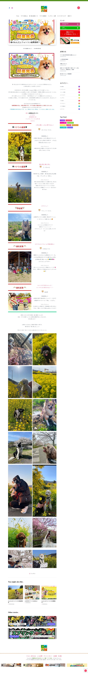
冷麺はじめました (63, 63)
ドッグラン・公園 (52, 16)
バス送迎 (62, 100)
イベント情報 (62, 92)
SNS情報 (62, 86)
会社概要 (55, 656)
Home (17, 16)
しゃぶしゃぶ (62, 89)
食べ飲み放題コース (33, 16)
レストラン (62, 109)
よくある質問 (39, 656)
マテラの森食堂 (43, 16)
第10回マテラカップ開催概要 (65, 73)
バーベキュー (62, 103)
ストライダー (62, 95)
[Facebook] (9, 8)
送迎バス (70, 16)
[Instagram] (12, 8)
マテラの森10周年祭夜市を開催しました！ (68, 55)
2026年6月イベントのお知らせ (31, 601)
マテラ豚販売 (62, 106)
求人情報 (60, 656)
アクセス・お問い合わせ (31, 656)
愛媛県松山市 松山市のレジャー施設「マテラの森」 (42, 658)
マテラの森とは (24, 16)
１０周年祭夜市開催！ (64, 59)
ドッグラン (33, 573)
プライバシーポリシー (48, 656)
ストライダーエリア (61, 16)
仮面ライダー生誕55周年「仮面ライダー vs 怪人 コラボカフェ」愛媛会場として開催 (69, 68)
